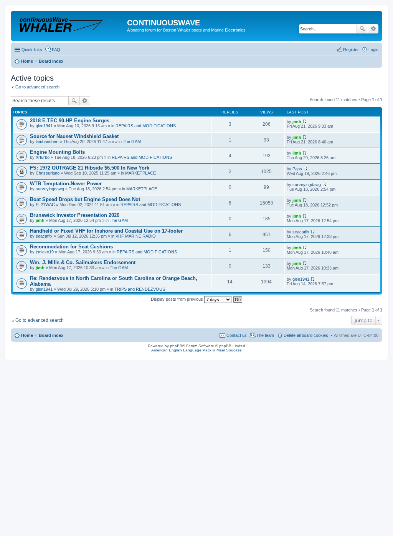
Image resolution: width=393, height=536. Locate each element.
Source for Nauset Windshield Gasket (74, 136)
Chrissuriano (47, 173)
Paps (297, 168)
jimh (296, 121)
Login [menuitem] (373, 49)
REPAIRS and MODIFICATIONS (146, 125)
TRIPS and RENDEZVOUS (139, 289)
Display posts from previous (177, 299)
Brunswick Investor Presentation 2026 (74, 215)
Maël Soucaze (229, 350)
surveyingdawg (50, 188)
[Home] (70, 25)
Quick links (31, 49)
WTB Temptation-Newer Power (66, 183)
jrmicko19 (45, 252)
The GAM (132, 141)
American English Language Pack (181, 350)
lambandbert (47, 141)
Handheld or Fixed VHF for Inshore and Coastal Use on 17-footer (106, 231)
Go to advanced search (37, 87)
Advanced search (373, 28)
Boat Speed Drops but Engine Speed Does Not (85, 199)
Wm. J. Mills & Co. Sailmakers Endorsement (82, 262)
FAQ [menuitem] (56, 49)
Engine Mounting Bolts (57, 152)
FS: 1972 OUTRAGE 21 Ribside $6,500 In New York (89, 168)
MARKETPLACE (140, 173)
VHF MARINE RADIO (136, 236)
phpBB (176, 346)
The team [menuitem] (265, 335)
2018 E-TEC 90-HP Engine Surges (69, 120)
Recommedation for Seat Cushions (71, 247)
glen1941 (44, 125)
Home (27, 335)
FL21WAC (45, 204)
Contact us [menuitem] (236, 335)
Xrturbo (43, 157)
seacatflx (44, 236)
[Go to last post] (304, 121)
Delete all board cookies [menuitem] (306, 335)
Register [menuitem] (351, 49)
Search (362, 28)
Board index (51, 335)
